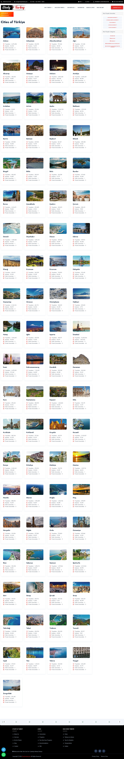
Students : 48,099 (79, 600)
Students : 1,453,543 (80, 339)
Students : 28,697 (32, 666)
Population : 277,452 (80, 174)
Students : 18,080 (9, 144)
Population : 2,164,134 (10, 305)
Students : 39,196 (9, 274)
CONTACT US (116, 7)
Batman (29, 138)
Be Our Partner (118, 1)
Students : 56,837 (32, 503)
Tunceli (76, 628)
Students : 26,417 (9, 666)
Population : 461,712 (33, 305)
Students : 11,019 (79, 405)
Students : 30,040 (9, 535)
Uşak (5, 660)
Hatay (5, 334)
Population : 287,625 (80, 305)
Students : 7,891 (79, 633)
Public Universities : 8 (56, 80)
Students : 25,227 (32, 535)
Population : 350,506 (10, 566)
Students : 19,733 (9, 405)
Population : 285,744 (10, 435)
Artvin (28, 106)
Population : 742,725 (57, 468)
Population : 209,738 (33, 338)
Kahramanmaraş (32, 367)
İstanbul (76, 334)
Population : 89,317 (79, 631)
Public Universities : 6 (10, 374)
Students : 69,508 (55, 405)
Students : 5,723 (55, 600)
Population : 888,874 (10, 501)
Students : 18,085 (9, 600)
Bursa (5, 204)
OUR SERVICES (70, 7)
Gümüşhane (54, 302)
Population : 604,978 (33, 44)
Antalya (76, 73)
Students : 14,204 (55, 144)
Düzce (52, 236)
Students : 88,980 (79, 78)
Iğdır (28, 334)
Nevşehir (6, 530)
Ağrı (74, 41)
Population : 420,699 (80, 664)
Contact (16, 746)
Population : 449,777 (57, 338)
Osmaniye (77, 530)
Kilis (74, 400)
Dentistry (113, 38)
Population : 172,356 (33, 109)
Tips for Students (69, 740)
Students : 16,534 (9, 503)
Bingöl (5, 171)
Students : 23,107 (32, 437)
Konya (5, 465)
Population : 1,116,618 (33, 370)
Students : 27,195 (32, 405)
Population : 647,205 (33, 142)
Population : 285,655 (10, 174)
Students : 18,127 (32, 78)
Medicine (113, 35)
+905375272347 (7, 1)
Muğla (52, 497)
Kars (5, 400)
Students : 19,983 (9, 78)
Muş (74, 497)
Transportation (68, 743)
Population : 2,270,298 (11, 44)
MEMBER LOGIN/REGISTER (102, 1)
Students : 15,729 (32, 144)
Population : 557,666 (80, 533)
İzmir (5, 367)
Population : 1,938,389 (34, 501)
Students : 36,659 (32, 372)
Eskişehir (76, 269)
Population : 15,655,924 (81, 338)
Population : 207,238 (10, 142)
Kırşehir (53, 432)
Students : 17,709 (55, 535)
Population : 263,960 (80, 370)
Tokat (28, 628)
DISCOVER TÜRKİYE (59, 7)
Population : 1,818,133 (33, 240)
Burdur (75, 171)
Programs (41, 737)
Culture (66, 746)
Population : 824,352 (57, 631)
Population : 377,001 (10, 664)
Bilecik (75, 138)
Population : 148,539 (57, 305)
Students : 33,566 (79, 176)
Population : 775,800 (57, 533)
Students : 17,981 (79, 209)
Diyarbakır (30, 236)
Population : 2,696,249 (80, 77)
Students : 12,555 (79, 503)
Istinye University (112, 27)
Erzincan (29, 269)
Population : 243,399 (33, 272)
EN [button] (80, 1)
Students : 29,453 (9, 633)
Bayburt (53, 138)
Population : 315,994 (10, 533)
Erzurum (53, 269)
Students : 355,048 (56, 78)
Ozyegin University (112, 25)
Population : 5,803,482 (57, 77)
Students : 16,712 (55, 666)
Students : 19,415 (79, 372)
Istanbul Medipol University (112, 20)
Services (16, 737)
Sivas (75, 595)
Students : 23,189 (32, 274)
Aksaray (6, 73)
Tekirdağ (6, 628)
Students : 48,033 (55, 111)
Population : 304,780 (57, 664)
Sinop (28, 595)
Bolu (51, 171)
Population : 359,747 (33, 174)
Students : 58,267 (55, 568)
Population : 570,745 (57, 599)
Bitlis (28, 171)
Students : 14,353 (79, 535)
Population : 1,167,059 (10, 631)
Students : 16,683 (9, 176)
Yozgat (75, 660)
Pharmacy (113, 41)
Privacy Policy (95, 756)
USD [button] (88, 1)
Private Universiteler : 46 (81, 343)
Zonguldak (7, 693)
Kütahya (29, 465)
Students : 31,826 (32, 633)
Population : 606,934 (33, 631)
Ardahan (6, 106)
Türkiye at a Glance (69, 737)
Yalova (52, 660)
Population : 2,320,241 (11, 468)
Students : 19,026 (79, 144)
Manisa (75, 465)
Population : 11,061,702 (57, 109)
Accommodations (43, 743)
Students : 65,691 (55, 339)
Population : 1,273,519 (80, 109)
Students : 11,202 (32, 176)
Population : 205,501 (57, 207)
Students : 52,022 (9, 46)
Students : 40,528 (79, 242)
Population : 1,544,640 (11, 338)
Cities (66, 734)
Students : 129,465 (9, 470)
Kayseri (52, 400)
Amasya (29, 73)
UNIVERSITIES (81, 7)
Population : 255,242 (57, 370)
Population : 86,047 (56, 142)
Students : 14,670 (79, 46)
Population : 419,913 (80, 240)
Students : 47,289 (55, 633)
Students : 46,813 (79, 470)
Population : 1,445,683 (57, 403)
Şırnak (52, 595)
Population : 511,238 (80, 44)
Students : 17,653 (9, 568)
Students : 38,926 (55, 46)
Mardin (6, 497)
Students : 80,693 (55, 274)
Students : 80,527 (32, 568)
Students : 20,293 (55, 437)
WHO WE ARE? (100, 7)
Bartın (5, 138)
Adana (5, 41)
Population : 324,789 (57, 174)
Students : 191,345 (9, 372)
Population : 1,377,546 (57, 566)
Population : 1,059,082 (11, 240)
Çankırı (52, 204)
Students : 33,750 (9, 437)
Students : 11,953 (32, 111)
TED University (112, 22)
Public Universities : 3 (80, 276)
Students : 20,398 (55, 307)
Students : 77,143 (79, 437)
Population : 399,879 (80, 501)
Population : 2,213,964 (80, 566)
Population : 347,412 (10, 599)
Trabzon (53, 628)
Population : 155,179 (80, 403)
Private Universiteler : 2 (10, 311)
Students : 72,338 (79, 274)
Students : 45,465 (9, 242)
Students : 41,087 (55, 470)
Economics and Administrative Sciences (113, 47)
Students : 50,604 (32, 470)
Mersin (29, 497)
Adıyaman (30, 41)
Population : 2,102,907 (80, 435)
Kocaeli (76, 432)
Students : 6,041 (9, 111)
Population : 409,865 (57, 240)
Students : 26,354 (32, 307)
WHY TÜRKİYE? (47, 7)
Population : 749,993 (57, 272)
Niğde (28, 530)
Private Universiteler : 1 (10, 213)
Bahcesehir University (112, 17)
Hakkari (76, 302)
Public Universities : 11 (80, 341)
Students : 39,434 (9, 339)
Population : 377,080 (33, 533)
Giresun (29, 302)
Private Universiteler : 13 (57, 82)
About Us (16, 734)
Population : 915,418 (80, 272)
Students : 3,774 (79, 307)
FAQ (40, 746)
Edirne (75, 236)
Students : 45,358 (55, 372)
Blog (15, 743)
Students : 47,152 (32, 209)
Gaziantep (7, 302)
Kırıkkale (6, 432)
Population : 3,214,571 (10, 207)
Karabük (53, 367)
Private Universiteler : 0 (10, 50)
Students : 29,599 (55, 242)
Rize (4, 563)
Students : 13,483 (32, 600)
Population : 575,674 (33, 468)
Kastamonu (30, 400)
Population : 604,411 (10, 272)
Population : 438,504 (10, 77)
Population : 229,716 (33, 599)
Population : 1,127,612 (33, 664)
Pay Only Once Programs (45, 740)
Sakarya (29, 563)
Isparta (52, 334)
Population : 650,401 (80, 599)
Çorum (75, 204)
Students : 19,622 (55, 209)
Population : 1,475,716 (80, 468)
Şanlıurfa (76, 563)
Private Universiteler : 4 (10, 376)
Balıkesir (76, 106)
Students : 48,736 (79, 111)
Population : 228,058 (80, 142)
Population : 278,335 (10, 403)
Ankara (52, 73)
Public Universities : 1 (33, 48)
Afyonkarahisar (56, 41)
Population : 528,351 (80, 207)
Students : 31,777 (55, 176)
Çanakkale (30, 204)
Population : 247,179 (57, 435)
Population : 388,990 (33, 403)
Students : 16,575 (32, 46)
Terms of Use (104, 756)
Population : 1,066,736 (57, 501)
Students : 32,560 (9, 698)
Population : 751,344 (57, 44)
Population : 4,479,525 (11, 370)
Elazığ (5, 269)
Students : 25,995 (79, 568)
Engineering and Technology (113, 43)
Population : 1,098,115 (34, 566)
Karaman (76, 367)
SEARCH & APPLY (90, 7)
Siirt (4, 595)
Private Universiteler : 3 (80, 82)
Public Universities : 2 (10, 48)
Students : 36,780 (32, 242)
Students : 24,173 (79, 666)
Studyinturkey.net (26, 756)
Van (27, 660)
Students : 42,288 (55, 503)
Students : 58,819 (9, 307)
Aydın (52, 106)
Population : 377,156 (33, 435)
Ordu (52, 530)
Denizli (6, 236)
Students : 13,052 (32, 339)
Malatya (53, 465)
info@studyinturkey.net (21, 1)
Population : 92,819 (10, 109)
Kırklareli (30, 432)
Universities (42, 734)
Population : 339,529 (33, 77)
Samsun (53, 563)
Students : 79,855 (9, 209)
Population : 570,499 (33, 207)
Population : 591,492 (10, 696)
